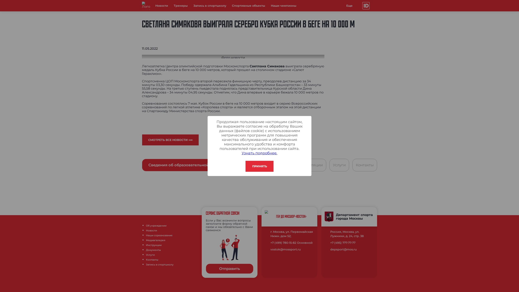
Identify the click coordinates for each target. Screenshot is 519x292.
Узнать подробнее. (259, 153)
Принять (259, 166)
